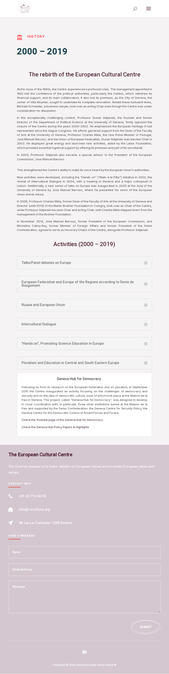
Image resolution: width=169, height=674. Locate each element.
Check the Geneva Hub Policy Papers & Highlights (55, 427)
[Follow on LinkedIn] (84, 651)
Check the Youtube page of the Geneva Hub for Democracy (62, 420)
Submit (146, 627)
